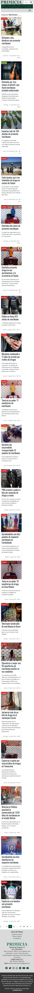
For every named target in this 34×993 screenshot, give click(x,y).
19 (27, 926)
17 (20, 926)
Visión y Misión (17, 936)
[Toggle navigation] (30, 10)
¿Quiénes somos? (17, 934)
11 (6, 926)
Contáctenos (17, 938)
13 (14, 926)
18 (24, 926)
